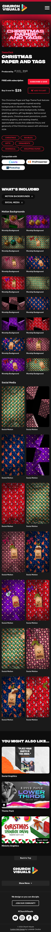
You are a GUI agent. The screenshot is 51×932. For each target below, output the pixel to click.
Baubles (28, 137)
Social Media (12, 202)
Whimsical (10, 149)
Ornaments (24, 143)
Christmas (10, 137)
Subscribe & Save (38, 82)
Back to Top (25, 858)
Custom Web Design (17, 929)
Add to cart (40, 90)
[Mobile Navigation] (46, 8)
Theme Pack (7, 52)
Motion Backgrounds (17, 196)
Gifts (7, 143)
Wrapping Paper (32, 149)
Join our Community (25, 903)
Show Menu (24, 883)
